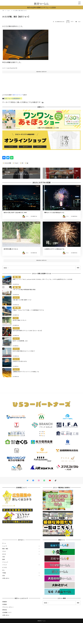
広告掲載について (6, 612)
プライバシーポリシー (8, 607)
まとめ (4, 554)
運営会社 (4, 609)
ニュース (4, 546)
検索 (78, 267)
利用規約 (4, 604)
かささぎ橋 (7, 163)
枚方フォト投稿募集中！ (13, 98)
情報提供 (4, 601)
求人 (3, 570)
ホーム (4, 543)
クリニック (5, 562)
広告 (3, 575)
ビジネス (4, 567)
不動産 (4, 573)
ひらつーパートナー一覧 (8, 505)
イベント (4, 565)
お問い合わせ (5, 578)
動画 (3, 559)
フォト (79, 21)
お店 (3, 556)
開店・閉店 (5, 548)
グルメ (4, 551)
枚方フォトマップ (18, 95)
